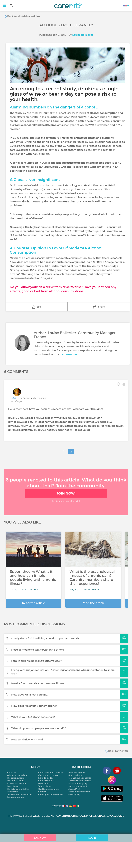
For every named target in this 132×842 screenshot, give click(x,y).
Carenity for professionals (50, 794)
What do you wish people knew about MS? (38, 728)
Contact (42, 791)
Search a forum (75, 775)
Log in (92, 837)
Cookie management (48, 789)
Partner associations (17, 783)
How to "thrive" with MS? (27, 739)
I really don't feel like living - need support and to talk (45, 638)
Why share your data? (17, 775)
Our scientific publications (20, 794)
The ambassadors (15, 780)
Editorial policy (45, 778)
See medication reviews (79, 780)
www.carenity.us (22, 816)
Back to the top (118, 750)
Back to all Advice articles (23, 16)
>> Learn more (70, 354)
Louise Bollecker (82, 34)
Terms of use (44, 786)
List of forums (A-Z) (77, 783)
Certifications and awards (50, 772)
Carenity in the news (48, 775)
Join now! (66, 493)
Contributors (13, 786)
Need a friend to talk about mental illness (37, 683)
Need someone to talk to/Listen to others (37, 649)
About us (11, 772)
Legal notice (44, 783)
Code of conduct (46, 780)
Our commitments (16, 797)
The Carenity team (15, 778)
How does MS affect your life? (29, 694)
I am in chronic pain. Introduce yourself (36, 660)
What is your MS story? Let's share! (33, 717)
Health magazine (76, 772)
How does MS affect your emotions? (34, 705)
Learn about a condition (79, 778)
